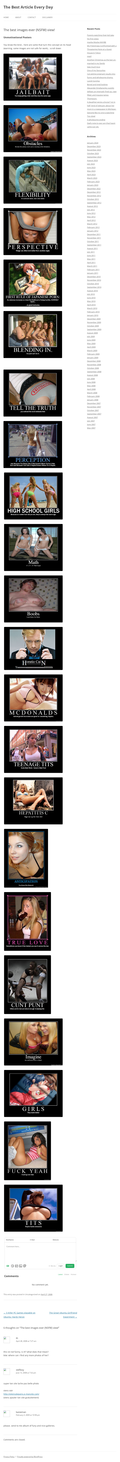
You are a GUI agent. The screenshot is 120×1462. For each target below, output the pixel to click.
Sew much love (93, 67)
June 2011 (91, 255)
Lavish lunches (93, 81)
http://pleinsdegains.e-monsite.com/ (21, 1394)
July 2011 (91, 252)
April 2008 (91, 389)
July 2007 (91, 421)
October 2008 (93, 368)
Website (56, 1240)
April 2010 (91, 304)
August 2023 (92, 160)
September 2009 (94, 329)
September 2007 (94, 414)
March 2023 (92, 178)
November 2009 (94, 322)
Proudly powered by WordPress (30, 1456)
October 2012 (93, 199)
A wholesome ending (96, 119)
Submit (70, 1266)
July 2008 (91, 378)
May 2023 (91, 171)
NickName (10, 1240)
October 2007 (93, 410)
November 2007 (94, 407)
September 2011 (94, 245)
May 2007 (91, 428)
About (18, 17)
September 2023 (94, 157)
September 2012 (94, 202)
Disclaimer (47, 17)
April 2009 (91, 347)
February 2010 (93, 311)
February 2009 (93, 354)
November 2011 (94, 238)
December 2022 (94, 188)
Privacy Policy (9, 1456)
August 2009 (92, 333)
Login (61, 1266)
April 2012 (91, 220)
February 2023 (93, 181)
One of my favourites (96, 70)
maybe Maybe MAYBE (96, 42)
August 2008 (92, 375)
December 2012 (94, 192)
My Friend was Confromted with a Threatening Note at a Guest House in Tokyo (101, 49)
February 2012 (93, 227)
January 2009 (92, 357)
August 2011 (92, 248)
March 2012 (92, 223)
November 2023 (94, 150)
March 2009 (92, 350)
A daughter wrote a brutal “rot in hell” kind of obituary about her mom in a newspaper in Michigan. (101, 105)
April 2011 (91, 262)
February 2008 (93, 396)
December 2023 (94, 146)
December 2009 (94, 319)
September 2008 (94, 371)
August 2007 (92, 417)
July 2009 (91, 336)
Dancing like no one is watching (100, 112)
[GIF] (16, 1266)
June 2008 (91, 382)
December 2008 (94, 361)
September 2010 (94, 287)
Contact (32, 17)
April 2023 (91, 174)
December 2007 (94, 403)
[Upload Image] (20, 1266)
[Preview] (24, 1266)
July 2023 (91, 164)
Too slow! (91, 116)
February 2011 (93, 269)
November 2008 (94, 364)
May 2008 (91, 385)
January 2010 (92, 315)
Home (6, 17)
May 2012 (91, 216)
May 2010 (91, 301)
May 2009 (91, 343)
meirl (89, 56)
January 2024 (92, 143)
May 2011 (91, 259)
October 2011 (93, 241)
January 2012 (92, 231)
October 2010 (93, 283)
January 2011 (92, 273)
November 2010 (94, 280)
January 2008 (92, 399)
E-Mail (32, 1240)
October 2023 (93, 153)
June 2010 (91, 297)
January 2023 (92, 185)
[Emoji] (12, 1266)
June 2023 (91, 167)
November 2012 (94, 195)
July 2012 (91, 209)
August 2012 (92, 206)
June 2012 (91, 213)
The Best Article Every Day (28, 7)
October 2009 (93, 326)
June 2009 (91, 340)
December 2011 (94, 234)
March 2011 (92, 266)
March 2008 (92, 392)
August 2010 (92, 290)
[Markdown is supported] (8, 1266)
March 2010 (92, 308)
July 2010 (91, 294)
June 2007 (91, 424)
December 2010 (94, 276)
